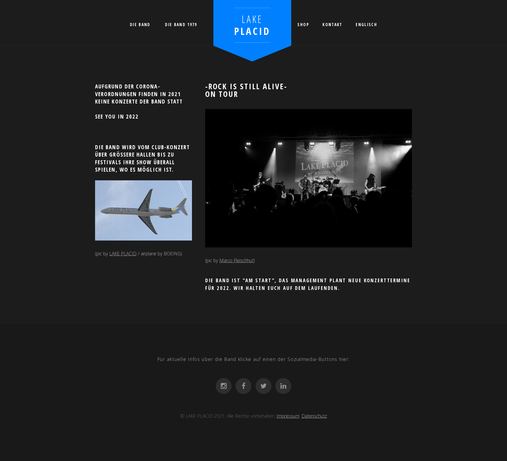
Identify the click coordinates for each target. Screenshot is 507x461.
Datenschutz (314, 416)
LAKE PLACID (123, 253)
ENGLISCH (366, 24)
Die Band (140, 24)
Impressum (287, 416)
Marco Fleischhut (236, 260)
